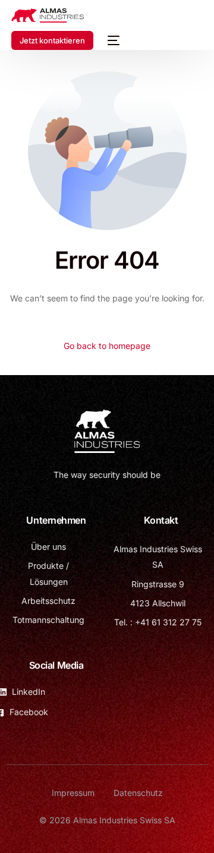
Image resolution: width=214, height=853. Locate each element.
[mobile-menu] (112, 40)
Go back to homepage (107, 346)
